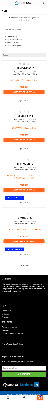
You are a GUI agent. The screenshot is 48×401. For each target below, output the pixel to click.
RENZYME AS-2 (25, 68)
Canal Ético (6, 330)
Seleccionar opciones (24, 92)
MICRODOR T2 (25, 163)
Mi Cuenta (5, 314)
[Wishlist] (8, 397)
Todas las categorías (14, 46)
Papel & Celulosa (13, 43)
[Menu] (3, 3)
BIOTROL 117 (25, 217)
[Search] (44, 3)
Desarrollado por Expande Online (12, 344)
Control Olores (12, 37)
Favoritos (5, 317)
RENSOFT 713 (25, 116)
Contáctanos (6, 311)
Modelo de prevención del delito (13, 333)
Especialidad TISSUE (14, 40)
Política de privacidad (9, 327)
